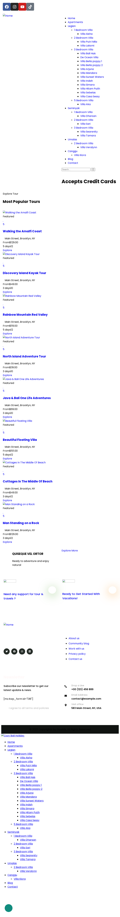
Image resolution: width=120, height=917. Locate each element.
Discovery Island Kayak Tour (24, 273)
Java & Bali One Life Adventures (27, 398)
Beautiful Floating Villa (20, 440)
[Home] (8, 16)
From (6, 242)
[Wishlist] (3, 220)
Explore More (70, 550)
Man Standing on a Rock (21, 523)
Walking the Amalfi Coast (22, 231)
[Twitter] (7, 651)
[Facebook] (7, 7)
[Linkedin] (30, 651)
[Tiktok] (30, 7)
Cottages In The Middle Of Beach (27, 481)
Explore (7, 250)
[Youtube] (22, 7)
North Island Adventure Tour (24, 356)
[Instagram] (14, 7)
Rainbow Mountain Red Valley (25, 315)
